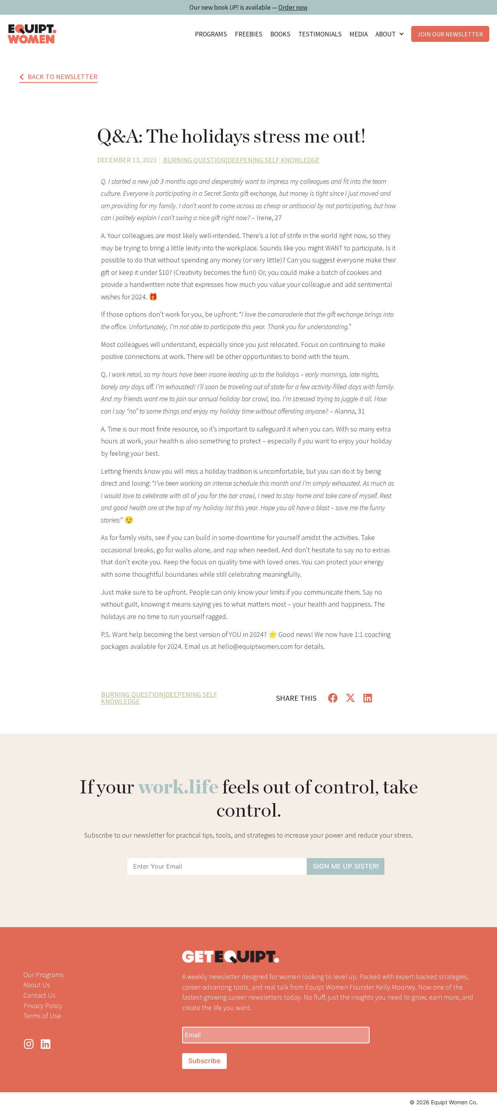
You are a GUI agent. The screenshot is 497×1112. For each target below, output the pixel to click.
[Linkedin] (45, 1044)
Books (280, 34)
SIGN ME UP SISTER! (346, 866)
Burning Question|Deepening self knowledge (241, 159)
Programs (211, 34)
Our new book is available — (248, 7)
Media (358, 34)
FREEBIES (248, 34)
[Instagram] (28, 1044)
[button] (333, 698)
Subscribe (204, 1061)
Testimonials (320, 34)
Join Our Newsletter (450, 34)
